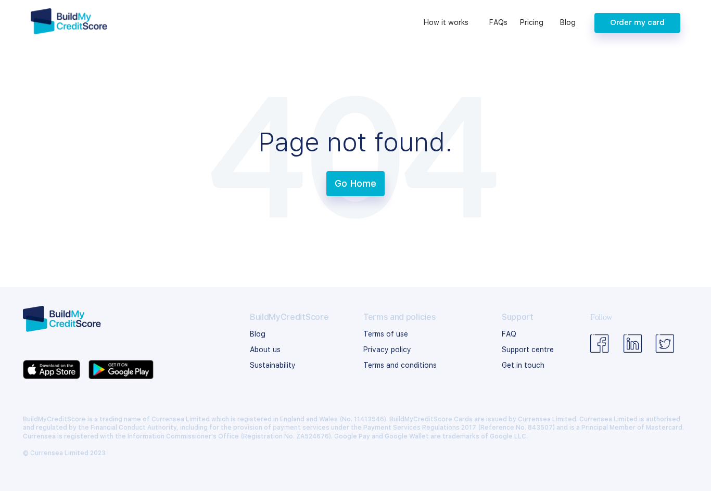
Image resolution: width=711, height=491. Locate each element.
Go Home (355, 183)
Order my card (637, 22)
